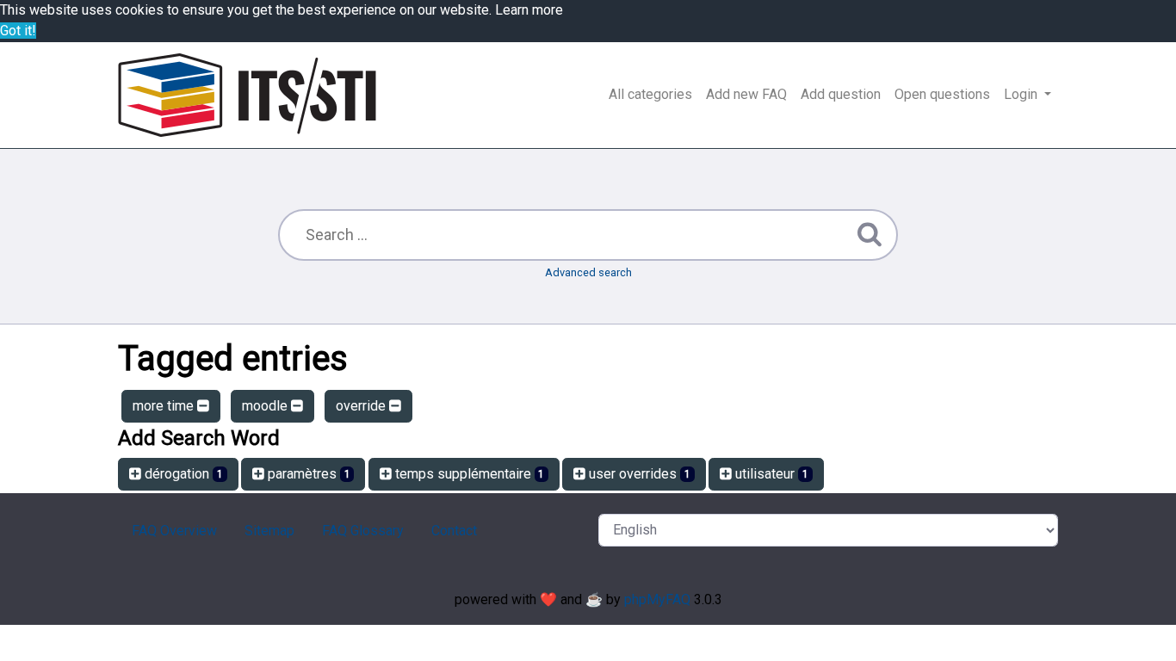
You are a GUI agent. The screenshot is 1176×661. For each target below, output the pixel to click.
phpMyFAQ (657, 599)
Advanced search (588, 272)
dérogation (182, 474)
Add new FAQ (746, 94)
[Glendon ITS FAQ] (247, 95)
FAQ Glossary (363, 530)
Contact (454, 530)
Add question (841, 94)
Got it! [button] (18, 30)
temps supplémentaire (468, 474)
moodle (266, 406)
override (362, 406)
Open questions (942, 94)
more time (165, 406)
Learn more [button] (529, 10)
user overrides (637, 474)
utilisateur (770, 474)
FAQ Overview (174, 530)
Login (1022, 94)
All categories (650, 94)
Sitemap (269, 530)
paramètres (307, 474)
